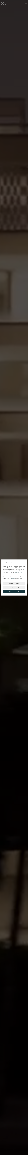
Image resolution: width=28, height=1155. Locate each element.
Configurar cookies (14, 587)
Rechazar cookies (14, 583)
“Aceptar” (13, 578)
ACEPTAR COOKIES (14, 591)
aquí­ (10, 580)
